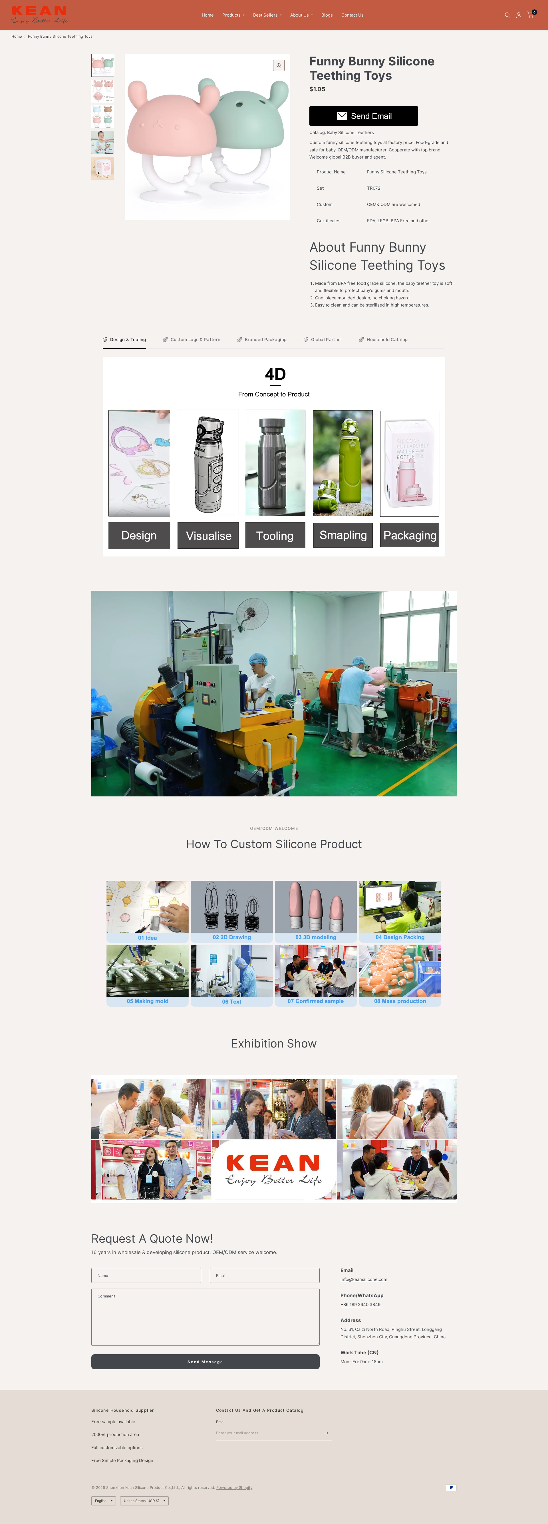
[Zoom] (279, 65)
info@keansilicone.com (364, 1279)
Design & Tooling (128, 339)
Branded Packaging (266, 339)
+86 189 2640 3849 (360, 1304)
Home (208, 15)
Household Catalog (387, 339)
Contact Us (352, 15)
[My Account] (518, 15)
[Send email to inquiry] (363, 115)
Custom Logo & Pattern (195, 339)
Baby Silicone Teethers (350, 132)
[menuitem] (208, 15)
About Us (299, 15)
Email (220, 1421)
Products (231, 15)
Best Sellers (265, 15)
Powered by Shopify (234, 1487)
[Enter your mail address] (326, 1432)
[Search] (507, 15)
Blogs (327, 15)
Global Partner (326, 339)
